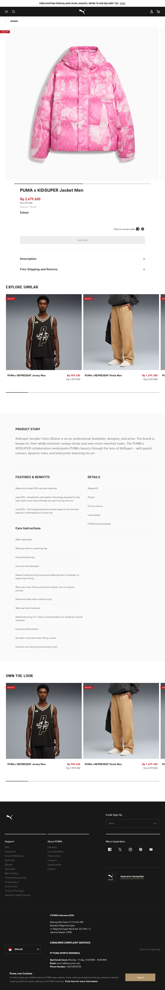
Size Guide (10, 869)
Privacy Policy (12, 882)
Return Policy (11, 873)
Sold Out (82, 240)
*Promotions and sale (15, 877)
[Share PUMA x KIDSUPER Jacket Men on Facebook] (137, 229)
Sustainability (54, 864)
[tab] (48, 184)
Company (52, 847)
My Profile (10, 860)
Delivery (9, 864)
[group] (44, 338)
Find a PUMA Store (14, 855)
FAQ (7, 847)
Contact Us (10, 851)
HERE (122, 3)
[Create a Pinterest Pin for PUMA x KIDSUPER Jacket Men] (142, 229)
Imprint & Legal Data (150, 949)
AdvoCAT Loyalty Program (17, 895)
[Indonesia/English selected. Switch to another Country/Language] (23, 949)
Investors (52, 860)
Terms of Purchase (14, 890)
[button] (7, 11)
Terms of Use (11, 886)
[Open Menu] (7, 11)
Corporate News (55, 851)
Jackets (14, 21)
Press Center (54, 855)
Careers (51, 869)
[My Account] (152, 12)
